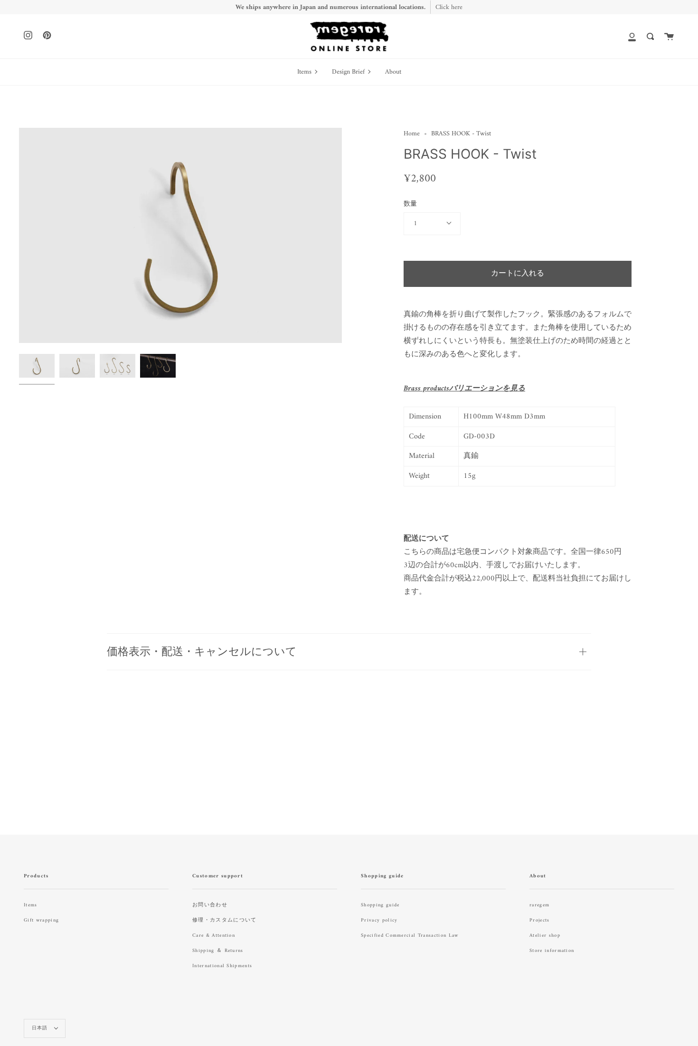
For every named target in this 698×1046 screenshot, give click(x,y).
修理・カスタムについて (224, 920)
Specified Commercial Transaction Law (410, 935)
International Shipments (222, 965)
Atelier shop (544, 935)
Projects (539, 920)
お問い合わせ (209, 905)
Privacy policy (379, 920)
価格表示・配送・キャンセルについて (202, 651)
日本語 (41, 1028)
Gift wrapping (41, 920)
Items (31, 905)
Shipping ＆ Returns (218, 950)
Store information (551, 950)
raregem (539, 905)
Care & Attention (213, 935)
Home (412, 134)
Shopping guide (380, 905)
